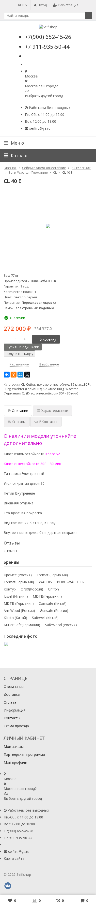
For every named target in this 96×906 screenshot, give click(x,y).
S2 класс (49, 389)
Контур (10, 589)
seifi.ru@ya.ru (39, 128)
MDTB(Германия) (47, 596)
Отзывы (10, 550)
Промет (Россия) (18, 575)
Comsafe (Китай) (52, 603)
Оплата (10, 702)
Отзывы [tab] (19, 421)
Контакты (12, 718)
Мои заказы (14, 746)
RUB (21, 5)
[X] (27, 375)
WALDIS (45, 582)
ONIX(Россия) (32, 589)
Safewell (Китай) (45, 617)
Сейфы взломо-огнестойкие (47, 384)
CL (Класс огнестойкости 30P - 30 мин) (50, 393)
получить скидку (19, 353)
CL (23, 384)
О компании (14, 686)
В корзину (47, 339)
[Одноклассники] (13, 375)
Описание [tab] (20, 410)
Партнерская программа (24, 754)
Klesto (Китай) (15, 617)
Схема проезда (16, 726)
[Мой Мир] (20, 375)
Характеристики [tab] (54, 410)
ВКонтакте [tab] (48, 421)
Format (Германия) (52, 575)
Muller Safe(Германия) (22, 624)
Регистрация (68, 5)
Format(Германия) (19, 582)
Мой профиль (15, 762)
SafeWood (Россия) (61, 624)
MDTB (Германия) (19, 603)
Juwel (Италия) (16, 596)
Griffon (53, 589)
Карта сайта (14, 858)
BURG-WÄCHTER (70, 582)
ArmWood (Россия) (19, 610)
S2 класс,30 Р (80, 384)
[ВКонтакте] (7, 375)
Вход (43, 5)
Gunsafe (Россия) (54, 610)
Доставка (12, 694)
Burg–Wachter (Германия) (23, 389)
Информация (15, 710)
